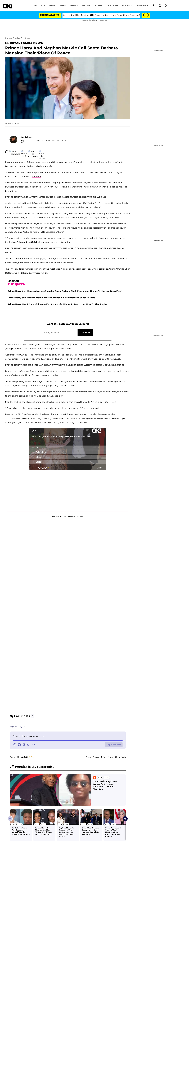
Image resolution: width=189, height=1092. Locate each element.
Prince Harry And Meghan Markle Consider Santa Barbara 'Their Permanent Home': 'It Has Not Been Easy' (65, 291)
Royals (74, 5)
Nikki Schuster (26, 137)
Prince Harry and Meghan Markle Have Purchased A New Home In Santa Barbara (51, 298)
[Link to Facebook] (153, 5)
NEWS (52, 5)
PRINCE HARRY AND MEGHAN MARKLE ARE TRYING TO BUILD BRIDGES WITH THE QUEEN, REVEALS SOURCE (64, 365)
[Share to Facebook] (15, 151)
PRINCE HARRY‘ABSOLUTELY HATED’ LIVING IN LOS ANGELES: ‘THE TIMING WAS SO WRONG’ (55, 197)
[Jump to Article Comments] (6, 151)
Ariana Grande (116, 269)
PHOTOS (86, 5)
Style (63, 5)
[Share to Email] (42, 151)
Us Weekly (88, 203)
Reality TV (39, 5)
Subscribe (142, 5)
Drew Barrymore (31, 273)
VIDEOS (98, 5)
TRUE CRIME (112, 5)
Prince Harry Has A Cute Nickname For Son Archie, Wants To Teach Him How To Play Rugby (57, 304)
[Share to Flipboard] (33, 151)
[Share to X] (24, 151)
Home (8, 38)
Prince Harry (33, 162)
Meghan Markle (13, 162)
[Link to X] (166, 5)
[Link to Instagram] (159, 5)
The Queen (25, 38)
